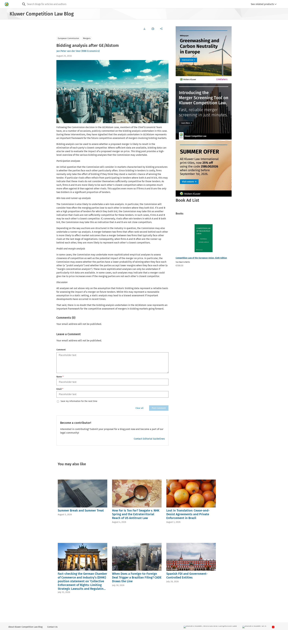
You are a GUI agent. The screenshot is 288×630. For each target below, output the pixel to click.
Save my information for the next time (79, 401)
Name (59, 376)
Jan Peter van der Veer (68, 51)
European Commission (68, 38)
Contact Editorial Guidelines (149, 438)
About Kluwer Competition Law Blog (25, 627)
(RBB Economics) (90, 51)
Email (59, 389)
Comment (61, 349)
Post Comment (159, 408)
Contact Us (52, 627)
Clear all (139, 408)
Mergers (87, 38)
